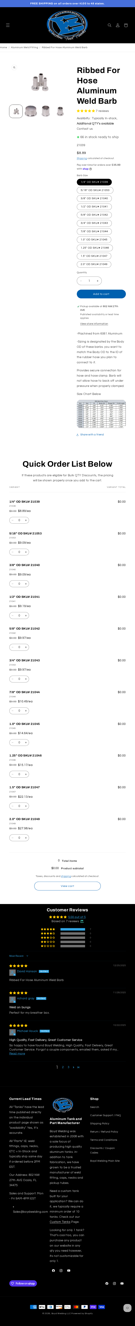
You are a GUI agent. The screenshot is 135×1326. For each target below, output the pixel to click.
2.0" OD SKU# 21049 (94, 264)
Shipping (82, 158)
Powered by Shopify (82, 1313)
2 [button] (63, 1067)
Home (3, 47)
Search (94, 1107)
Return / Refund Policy (104, 1131)
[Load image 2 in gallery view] (30, 111)
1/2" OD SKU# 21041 (94, 206)
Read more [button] (17, 1053)
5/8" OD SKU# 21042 (94, 215)
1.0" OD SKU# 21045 (94, 239)
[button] (8, 25)
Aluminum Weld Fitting (24, 47)
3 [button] (68, 1067)
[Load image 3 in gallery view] (46, 111)
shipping (66, 876)
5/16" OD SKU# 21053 (95, 190)
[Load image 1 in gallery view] (15, 111)
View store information (94, 323)
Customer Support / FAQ (105, 1115)
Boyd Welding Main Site (105, 1161)
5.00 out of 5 (77, 917)
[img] (18, 966)
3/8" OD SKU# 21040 (94, 198)
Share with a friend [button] (92, 434)
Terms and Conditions (103, 1140)
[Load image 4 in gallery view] (61, 111)
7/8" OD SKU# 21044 (94, 231)
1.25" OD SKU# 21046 (95, 248)
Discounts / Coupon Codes (102, 1150)
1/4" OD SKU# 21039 (94, 182)
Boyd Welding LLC (61, 1313)
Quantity (82, 272)
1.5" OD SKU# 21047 (94, 256)
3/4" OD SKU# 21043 (94, 223)
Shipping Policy (99, 1123)
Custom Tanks (60, 1222)
